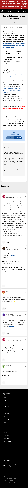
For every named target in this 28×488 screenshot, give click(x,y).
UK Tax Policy (14, 482)
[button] (10, 137)
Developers (6, 416)
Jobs (4, 403)
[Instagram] (5, 465)
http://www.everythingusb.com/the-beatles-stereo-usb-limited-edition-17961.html (12, 90)
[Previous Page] (6, 191)
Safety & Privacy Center (11, 476)
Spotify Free (6, 460)
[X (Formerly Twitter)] (9, 465)
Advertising (6, 419)
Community (8, 11)
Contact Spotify (7, 441)
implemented (14, 134)
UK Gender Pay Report (7, 485)
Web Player (6, 435)
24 (16, 191)
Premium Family (7, 454)
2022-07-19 (14, 145)
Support (5, 432)
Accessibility (11, 480)
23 (13, 191)
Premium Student (7, 457)
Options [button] (25, 27)
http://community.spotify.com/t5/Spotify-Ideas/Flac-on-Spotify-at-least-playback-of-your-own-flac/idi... (14, 45)
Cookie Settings (12, 478)
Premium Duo (6, 451)
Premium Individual (8, 448)
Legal (4, 476)
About (5, 400)
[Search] (19, 11)
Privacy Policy (5, 478)
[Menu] (25, 11)
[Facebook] (14, 465)
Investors (5, 422)
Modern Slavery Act (6, 482)
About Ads (5, 480)
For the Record (7, 406)
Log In (22, 11)
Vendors (5, 425)
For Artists (6, 413)
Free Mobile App (7, 438)
